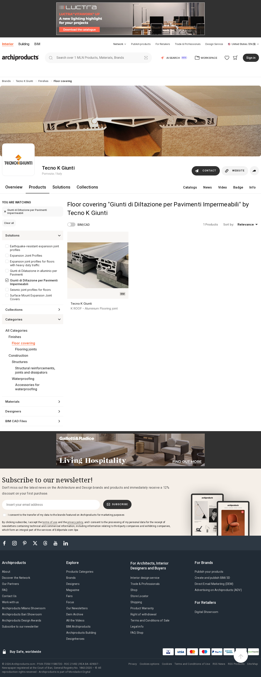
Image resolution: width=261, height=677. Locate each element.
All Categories (16, 330)
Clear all (9, 223)
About (6, 571)
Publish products (140, 44)
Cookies (167, 663)
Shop (133, 590)
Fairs (69, 596)
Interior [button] (7, 44)
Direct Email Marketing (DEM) (214, 583)
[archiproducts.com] (20, 57)
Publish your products (209, 571)
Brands (71, 577)
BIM (37, 44)
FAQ (5, 590)
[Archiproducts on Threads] (46, 543)
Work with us (10, 602)
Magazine (73, 590)
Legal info (137, 626)
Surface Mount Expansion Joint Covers (31, 297)
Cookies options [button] (149, 664)
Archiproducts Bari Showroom (22, 614)
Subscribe (120, 504)
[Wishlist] (227, 57)
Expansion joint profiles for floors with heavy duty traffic (32, 263)
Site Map (252, 663)
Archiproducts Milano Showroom (23, 608)
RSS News (219, 663)
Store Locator (139, 596)
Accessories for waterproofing (27, 387)
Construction (18, 355)
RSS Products (236, 663)
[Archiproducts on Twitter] (35, 543)
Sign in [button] (250, 57)
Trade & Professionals (187, 44)
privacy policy (75, 522)
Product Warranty (142, 608)
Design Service (214, 44)
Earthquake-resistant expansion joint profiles (34, 248)
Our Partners (10, 583)
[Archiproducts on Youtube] (56, 543)
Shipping (136, 602)
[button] (119, 44)
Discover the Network (16, 577)
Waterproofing (23, 379)
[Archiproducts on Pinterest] (25, 543)
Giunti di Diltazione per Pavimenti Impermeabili (27, 211)
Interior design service (145, 577)
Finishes (15, 337)
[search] (50, 57)
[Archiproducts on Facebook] (6, 543)
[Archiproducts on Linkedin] (65, 543)
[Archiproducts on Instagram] (15, 543)
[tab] (125, 44)
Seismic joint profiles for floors (30, 289)
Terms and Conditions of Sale (150, 620)
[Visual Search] (146, 57)
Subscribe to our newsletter (20, 626)
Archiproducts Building (81, 632)
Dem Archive (74, 614)
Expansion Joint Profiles (26, 255)
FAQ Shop (137, 632)
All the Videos (75, 620)
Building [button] (23, 44)
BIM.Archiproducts (78, 626)
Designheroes (75, 638)
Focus (70, 602)
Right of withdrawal (143, 614)
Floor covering (23, 343)
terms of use (49, 522)
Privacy (132, 663)
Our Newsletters (77, 608)
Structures (20, 362)
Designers (73, 583)
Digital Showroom (206, 612)
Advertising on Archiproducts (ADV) (218, 590)
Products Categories (79, 571)
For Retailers (163, 44)
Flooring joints (26, 349)
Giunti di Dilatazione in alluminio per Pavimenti (33, 272)
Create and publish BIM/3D (212, 577)
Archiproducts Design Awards (21, 620)
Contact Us (9, 596)
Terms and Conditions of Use (192, 663)
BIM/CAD (83, 224)
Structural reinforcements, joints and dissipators (35, 370)
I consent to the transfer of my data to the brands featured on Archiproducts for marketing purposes (66, 514)
